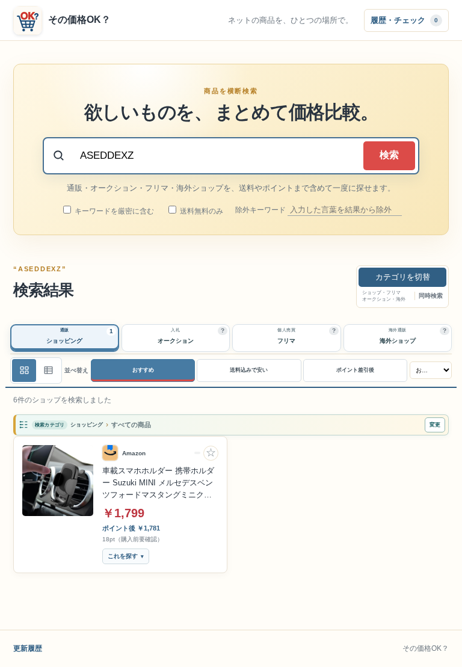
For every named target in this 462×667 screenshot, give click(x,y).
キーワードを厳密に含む (113, 211)
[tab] (64, 338)
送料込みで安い (249, 370)
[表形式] (48, 370)
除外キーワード (261, 210)
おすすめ (143, 370)
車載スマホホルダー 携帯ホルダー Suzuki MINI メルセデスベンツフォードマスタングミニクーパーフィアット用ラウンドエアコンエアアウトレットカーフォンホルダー (158, 483)
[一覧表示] (24, 370)
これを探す (123, 556)
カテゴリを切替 (402, 276)
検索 (389, 155)
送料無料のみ (200, 211)
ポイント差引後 (355, 370)
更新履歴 (27, 648)
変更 (435, 425)
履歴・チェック (404, 19)
